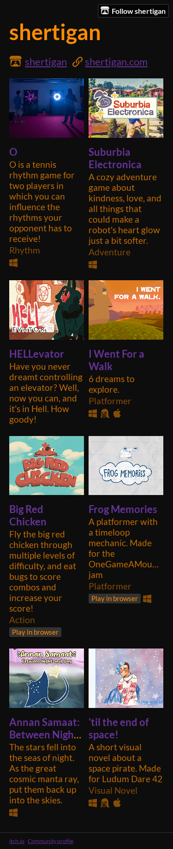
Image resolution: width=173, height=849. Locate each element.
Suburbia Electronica (115, 158)
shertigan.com (116, 61)
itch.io (16, 840)
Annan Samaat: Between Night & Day (44, 734)
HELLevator (36, 354)
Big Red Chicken (28, 515)
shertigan (46, 61)
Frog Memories (123, 509)
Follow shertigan (139, 10)
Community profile (50, 840)
